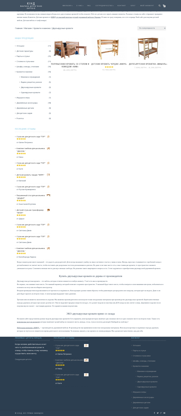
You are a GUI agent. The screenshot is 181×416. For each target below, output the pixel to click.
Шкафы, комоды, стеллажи (28, 66)
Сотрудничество (104, 6)
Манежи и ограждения (30, 77)
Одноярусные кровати (30, 92)
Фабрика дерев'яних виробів (31, 7)
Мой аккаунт (147, 6)
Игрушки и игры (23, 97)
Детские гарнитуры (25, 51)
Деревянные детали (25, 108)
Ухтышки (20, 46)
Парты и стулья (23, 56)
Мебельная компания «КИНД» (28, 327)
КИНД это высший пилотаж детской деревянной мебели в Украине (76, 17)
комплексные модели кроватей (28, 322)
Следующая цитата (23, 359)
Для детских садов (24, 113)
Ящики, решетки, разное (31, 82)
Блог (133, 6)
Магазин (67, 6)
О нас (79, 6)
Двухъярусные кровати (31, 87)
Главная (18, 28)
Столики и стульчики (25, 61)
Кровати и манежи (42, 28)
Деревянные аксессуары (27, 103)
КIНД (31, 3)
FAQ (89, 6)
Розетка (20, 118)
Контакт (122, 6)
